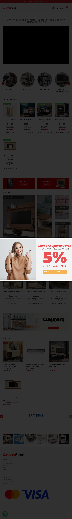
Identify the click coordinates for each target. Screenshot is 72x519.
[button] (69, 240)
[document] (36, 259)
